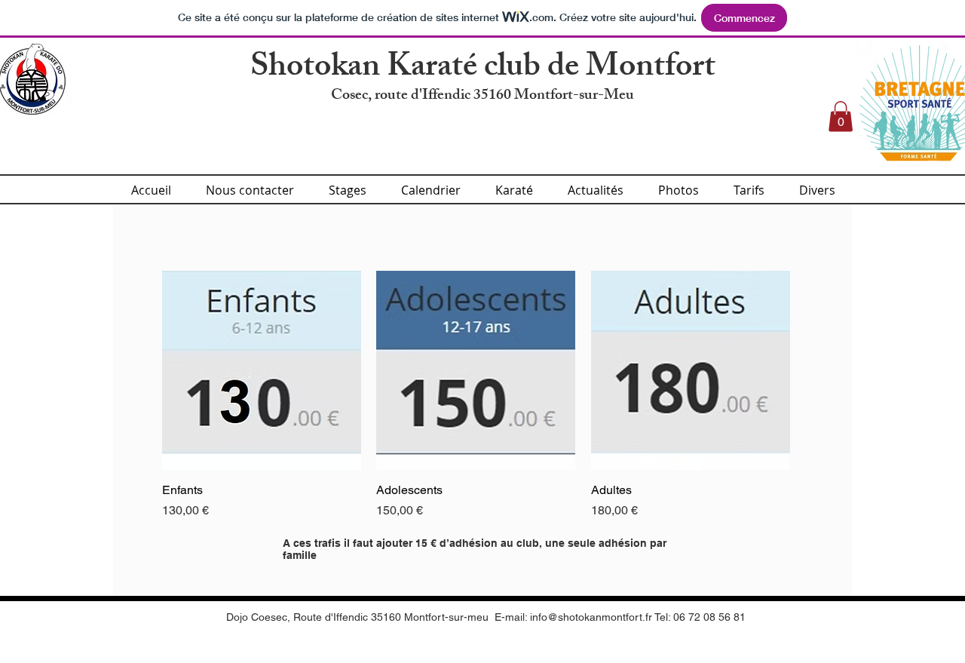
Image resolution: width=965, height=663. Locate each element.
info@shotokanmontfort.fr (591, 617)
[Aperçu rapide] (261, 370)
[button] (840, 116)
